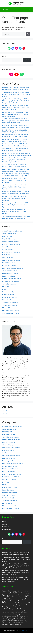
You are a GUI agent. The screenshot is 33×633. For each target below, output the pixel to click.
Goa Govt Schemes (8, 257)
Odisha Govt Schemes (9, 284)
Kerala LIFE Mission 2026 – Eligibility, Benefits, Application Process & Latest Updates (14, 211)
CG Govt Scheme (7, 249)
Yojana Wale (18, 3)
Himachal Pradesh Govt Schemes (12, 268)
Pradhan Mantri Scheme (9, 292)
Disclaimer (5, 527)
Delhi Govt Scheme (8, 255)
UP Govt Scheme (7, 308)
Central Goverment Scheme (10, 241)
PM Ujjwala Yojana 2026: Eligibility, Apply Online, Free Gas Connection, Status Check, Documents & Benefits (15, 107)
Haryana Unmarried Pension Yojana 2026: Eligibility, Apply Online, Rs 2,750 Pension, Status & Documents (15, 114)
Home (4, 521)
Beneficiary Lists (7, 236)
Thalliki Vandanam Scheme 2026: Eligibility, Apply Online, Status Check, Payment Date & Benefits (16, 94)
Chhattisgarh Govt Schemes (11, 252)
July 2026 (5, 411)
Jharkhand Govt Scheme (9, 271)
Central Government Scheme (11, 244)
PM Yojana (5, 286)
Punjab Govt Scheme (8, 294)
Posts (4, 289)
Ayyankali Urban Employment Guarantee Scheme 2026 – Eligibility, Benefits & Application (14, 198)
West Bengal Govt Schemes (10, 313)
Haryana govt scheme (9, 265)
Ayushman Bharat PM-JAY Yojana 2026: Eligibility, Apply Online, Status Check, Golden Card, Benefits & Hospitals (16, 101)
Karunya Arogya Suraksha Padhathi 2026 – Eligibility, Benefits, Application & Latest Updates (15, 205)
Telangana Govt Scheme (9, 305)
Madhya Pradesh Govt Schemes (12, 278)
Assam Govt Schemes (9, 233)
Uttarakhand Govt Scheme (10, 310)
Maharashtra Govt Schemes (10, 281)
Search (4, 57)
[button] (29, 9)
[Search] (28, 34)
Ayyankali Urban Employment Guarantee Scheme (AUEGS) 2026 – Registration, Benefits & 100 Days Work (14, 187)
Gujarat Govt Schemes (9, 263)
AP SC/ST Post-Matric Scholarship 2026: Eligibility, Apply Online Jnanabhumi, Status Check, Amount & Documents (15, 120)
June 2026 (5, 413)
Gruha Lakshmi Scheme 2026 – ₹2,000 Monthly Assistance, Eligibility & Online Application (14, 180)
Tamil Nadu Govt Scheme (10, 302)
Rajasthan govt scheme (9, 297)
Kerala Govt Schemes (9, 276)
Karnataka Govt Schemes (10, 273)
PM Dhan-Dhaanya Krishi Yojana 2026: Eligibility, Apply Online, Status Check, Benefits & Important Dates (14, 160)
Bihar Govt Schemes (8, 239)
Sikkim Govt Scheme (8, 300)
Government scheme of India (11, 260)
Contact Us (5, 524)
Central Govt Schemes (9, 247)
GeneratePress (25, 630)
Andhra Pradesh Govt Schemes (12, 231)
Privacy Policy (6, 529)
